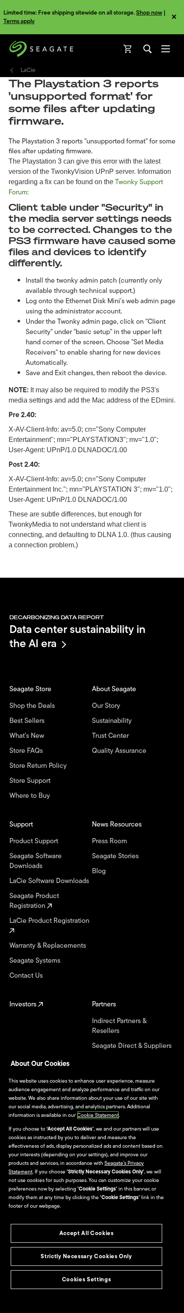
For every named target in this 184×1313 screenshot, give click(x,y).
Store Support (30, 781)
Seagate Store (31, 689)
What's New (27, 736)
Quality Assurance (120, 751)
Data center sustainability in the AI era (77, 636)
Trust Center (111, 736)
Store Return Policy (38, 766)
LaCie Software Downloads (50, 881)
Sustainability (113, 721)
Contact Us (27, 976)
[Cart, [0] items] (128, 48)
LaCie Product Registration (50, 921)
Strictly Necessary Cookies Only (86, 1256)
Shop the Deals (33, 706)
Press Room (110, 841)
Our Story (107, 706)
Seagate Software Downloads (35, 861)
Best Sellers (27, 721)
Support (22, 825)
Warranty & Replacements (48, 946)
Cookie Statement (98, 1115)
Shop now (149, 13)
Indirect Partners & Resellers (119, 1026)
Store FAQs (27, 751)
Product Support (34, 841)
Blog (99, 871)
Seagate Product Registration (34, 901)
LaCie (28, 70)
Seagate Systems (35, 961)
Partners (105, 1004)
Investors (23, 1004)
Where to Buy (30, 796)
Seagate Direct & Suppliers (132, 1046)
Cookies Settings (86, 1279)
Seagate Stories (116, 856)
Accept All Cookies (86, 1233)
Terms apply (19, 21)
